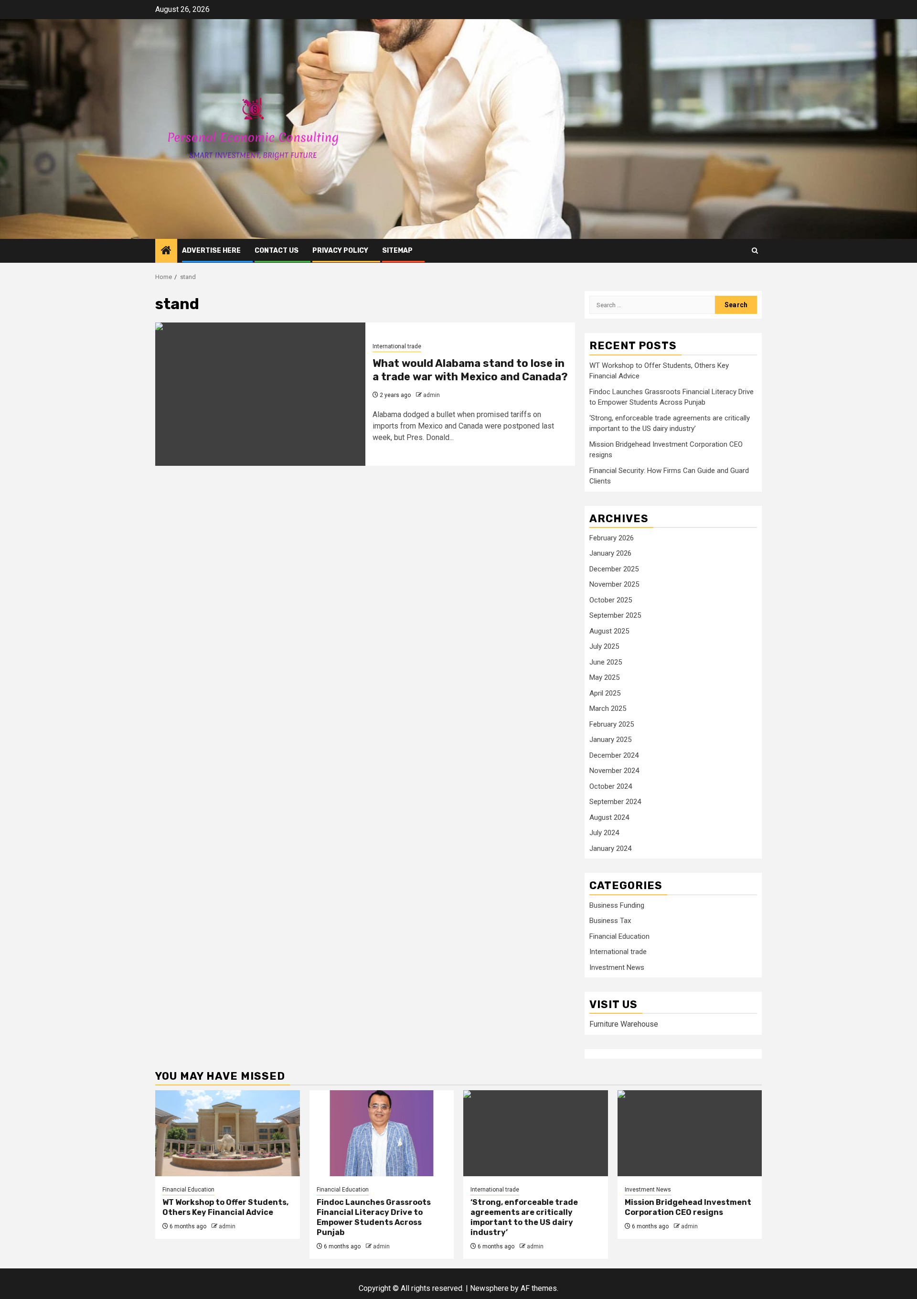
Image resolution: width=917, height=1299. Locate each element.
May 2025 (604, 677)
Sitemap (397, 251)
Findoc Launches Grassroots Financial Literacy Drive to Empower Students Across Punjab (374, 1217)
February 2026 (611, 538)
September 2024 (615, 801)
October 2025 (610, 600)
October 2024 (610, 786)
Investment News (616, 967)
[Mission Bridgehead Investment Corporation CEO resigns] (690, 1133)
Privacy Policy (340, 251)
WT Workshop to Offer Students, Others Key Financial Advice (225, 1207)
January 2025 (610, 739)
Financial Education (619, 936)
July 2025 (604, 646)
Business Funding (616, 905)
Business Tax (610, 920)
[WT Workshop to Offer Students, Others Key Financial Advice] (227, 1133)
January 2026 (610, 553)
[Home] (166, 251)
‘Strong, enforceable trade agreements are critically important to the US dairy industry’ (524, 1217)
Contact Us (277, 251)
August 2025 (609, 631)
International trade (397, 346)
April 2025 (604, 693)
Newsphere (489, 1288)
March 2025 (607, 708)
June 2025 (605, 662)
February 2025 (611, 724)
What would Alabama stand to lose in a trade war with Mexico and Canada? (470, 370)
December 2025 (614, 569)
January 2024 (610, 848)
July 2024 (604, 832)
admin (431, 395)
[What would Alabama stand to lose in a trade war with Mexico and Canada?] (260, 394)
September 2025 (615, 615)
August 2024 (609, 817)
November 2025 (614, 584)
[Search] (755, 250)
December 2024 (614, 755)
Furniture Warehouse (623, 1024)
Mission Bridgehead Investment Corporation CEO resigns (688, 1207)
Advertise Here (211, 251)
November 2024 (614, 770)
